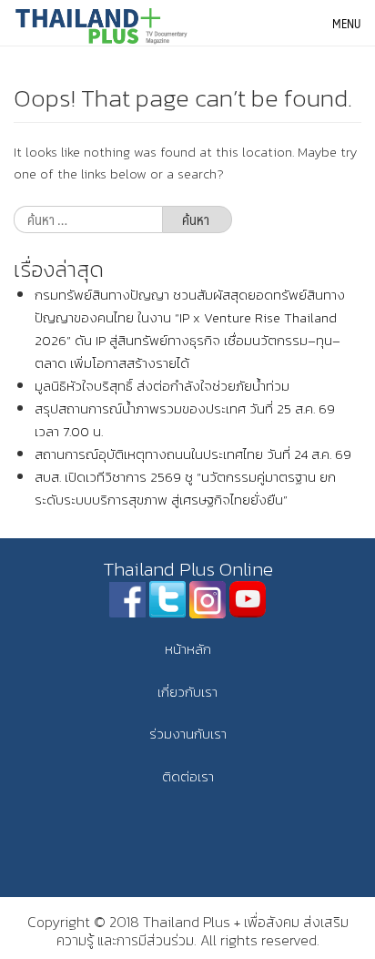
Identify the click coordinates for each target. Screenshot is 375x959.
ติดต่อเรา (188, 776)
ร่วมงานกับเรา (188, 733)
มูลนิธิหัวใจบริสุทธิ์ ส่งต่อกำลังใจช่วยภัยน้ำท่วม (162, 385)
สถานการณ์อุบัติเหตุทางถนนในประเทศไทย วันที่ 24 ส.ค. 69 (193, 454)
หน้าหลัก (188, 648)
